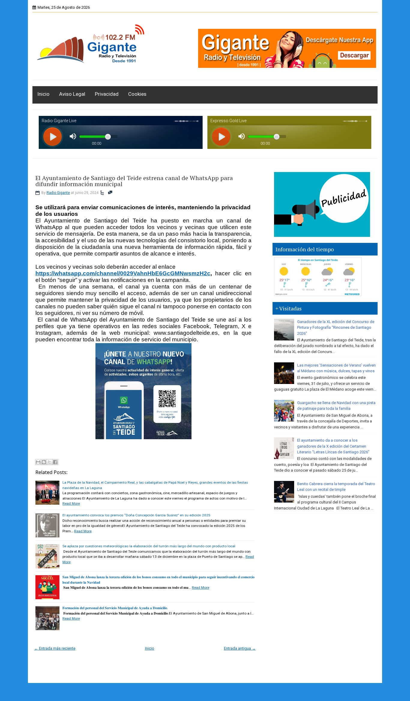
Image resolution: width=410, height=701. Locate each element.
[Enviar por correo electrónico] (38, 462)
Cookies (137, 94)
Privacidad (107, 94)
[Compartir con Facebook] (55, 462)
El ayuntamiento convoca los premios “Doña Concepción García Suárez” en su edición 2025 (136, 515)
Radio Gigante (58, 193)
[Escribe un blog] (44, 462)
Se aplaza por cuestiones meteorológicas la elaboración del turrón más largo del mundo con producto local (148, 546)
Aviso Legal (72, 94)
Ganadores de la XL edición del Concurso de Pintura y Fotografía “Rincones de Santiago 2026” (335, 327)
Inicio (43, 94)
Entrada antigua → (240, 648)
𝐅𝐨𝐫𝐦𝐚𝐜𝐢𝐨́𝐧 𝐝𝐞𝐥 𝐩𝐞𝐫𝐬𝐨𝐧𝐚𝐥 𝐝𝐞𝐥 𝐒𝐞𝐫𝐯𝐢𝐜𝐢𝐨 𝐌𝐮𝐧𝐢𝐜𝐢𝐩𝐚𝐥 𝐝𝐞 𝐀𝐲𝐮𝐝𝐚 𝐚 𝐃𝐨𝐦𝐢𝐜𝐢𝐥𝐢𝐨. (115, 608)
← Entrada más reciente (54, 648)
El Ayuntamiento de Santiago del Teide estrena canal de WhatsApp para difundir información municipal (134, 181)
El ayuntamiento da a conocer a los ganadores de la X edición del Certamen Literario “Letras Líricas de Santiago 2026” (333, 446)
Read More (71, 503)
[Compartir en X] (50, 462)
